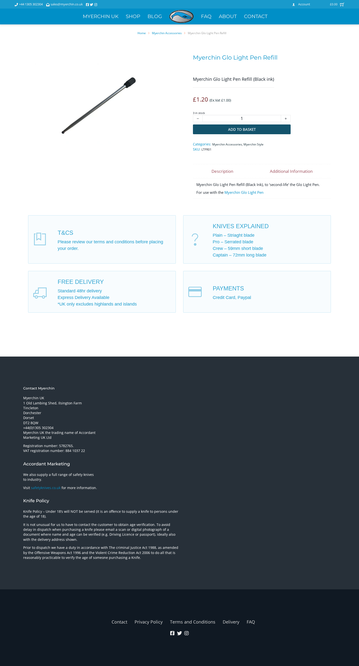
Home (141, 33)
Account (304, 4)
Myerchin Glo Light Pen (244, 192)
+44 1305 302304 (31, 4)
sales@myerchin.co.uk (67, 4)
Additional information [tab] (291, 171)
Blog (155, 16)
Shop (133, 16)
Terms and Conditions (192, 622)
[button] (150, 70)
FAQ (206, 16)
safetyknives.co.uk (46, 488)
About (228, 16)
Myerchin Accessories (167, 33)
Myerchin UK (100, 16)
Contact (255, 16)
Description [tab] (222, 171)
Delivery (231, 622)
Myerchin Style (253, 144)
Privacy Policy (149, 622)
